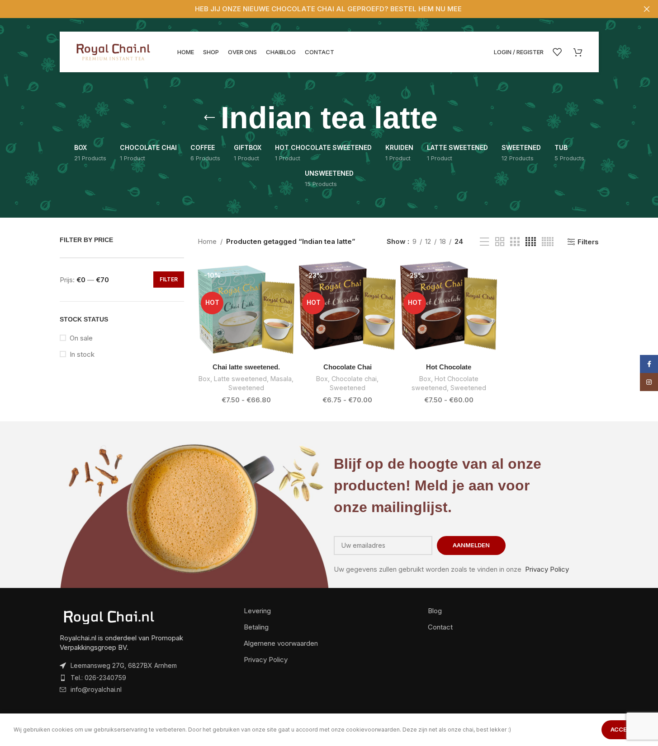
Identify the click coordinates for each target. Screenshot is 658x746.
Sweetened (246, 388)
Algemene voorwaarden (281, 643)
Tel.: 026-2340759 (98, 677)
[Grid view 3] (514, 242)
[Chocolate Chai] (347, 309)
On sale (81, 338)
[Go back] (209, 118)
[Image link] (109, 616)
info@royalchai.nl (96, 689)
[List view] (484, 242)
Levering (257, 610)
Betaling (256, 627)
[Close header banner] (646, 9)
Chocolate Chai (347, 367)
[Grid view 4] (530, 242)
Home (207, 241)
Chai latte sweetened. (246, 367)
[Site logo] (114, 51)
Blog (435, 610)
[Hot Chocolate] (448, 309)
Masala (281, 378)
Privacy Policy (547, 569)
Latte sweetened (240, 378)
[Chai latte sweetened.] (246, 309)
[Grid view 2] (499, 242)
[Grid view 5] (548, 242)
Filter (169, 279)
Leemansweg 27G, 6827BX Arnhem (124, 665)
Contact (440, 627)
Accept (623, 729)
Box (204, 378)
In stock (82, 354)
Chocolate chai (354, 378)
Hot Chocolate (448, 367)
